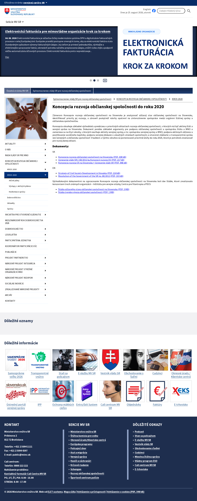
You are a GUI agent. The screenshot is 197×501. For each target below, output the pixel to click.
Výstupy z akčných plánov (20, 186)
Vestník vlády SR (144, 444)
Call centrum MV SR (145, 465)
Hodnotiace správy (17, 191)
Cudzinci (139, 452)
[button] (15, 21)
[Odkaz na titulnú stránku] (20, 11)
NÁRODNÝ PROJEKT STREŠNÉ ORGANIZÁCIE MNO (18, 270)
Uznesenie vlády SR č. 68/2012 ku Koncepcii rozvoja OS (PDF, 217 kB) (91, 159)
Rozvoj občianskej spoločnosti (87, 473)
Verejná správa (79, 456)
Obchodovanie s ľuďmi (147, 448)
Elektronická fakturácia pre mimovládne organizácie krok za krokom (57, 31)
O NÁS (8, 149)
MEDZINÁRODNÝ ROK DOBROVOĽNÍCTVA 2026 (24, 221)
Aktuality (11, 203)
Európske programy (81, 444)
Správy (10, 208)
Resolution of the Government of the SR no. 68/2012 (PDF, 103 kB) (90, 176)
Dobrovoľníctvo (14, 197)
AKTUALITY (10, 143)
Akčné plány (14, 180)
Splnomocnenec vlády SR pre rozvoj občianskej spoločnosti (62, 90)
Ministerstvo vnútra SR (83, 431)
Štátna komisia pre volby (84, 435)
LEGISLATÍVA (11, 234)
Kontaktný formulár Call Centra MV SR (25, 473)
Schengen (76, 469)
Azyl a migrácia (79, 452)
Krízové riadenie (80, 465)
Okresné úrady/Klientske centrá (88, 440)
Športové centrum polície (85, 477)
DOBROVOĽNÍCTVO (14, 228)
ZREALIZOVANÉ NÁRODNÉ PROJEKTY (22, 289)
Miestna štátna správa (147, 456)
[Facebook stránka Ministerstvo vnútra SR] (154, 11)
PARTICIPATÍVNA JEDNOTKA (18, 240)
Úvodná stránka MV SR (17, 90)
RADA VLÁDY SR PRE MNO (16, 155)
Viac (7, 57)
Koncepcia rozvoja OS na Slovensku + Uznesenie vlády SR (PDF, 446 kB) (92, 162)
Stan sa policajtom (145, 435)
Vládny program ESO (146, 460)
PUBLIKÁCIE (10, 252)
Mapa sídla (70, 491)
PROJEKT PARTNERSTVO (16, 257)
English (147, 9)
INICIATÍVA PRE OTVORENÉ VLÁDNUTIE (23, 214)
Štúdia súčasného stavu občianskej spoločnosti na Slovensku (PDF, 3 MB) (93, 189)
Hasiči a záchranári (81, 460)
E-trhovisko (141, 469)
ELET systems (55, 491)
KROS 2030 (12, 169)
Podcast (139, 431)
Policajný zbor (78, 448)
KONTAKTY (10, 300)
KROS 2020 (12, 175)
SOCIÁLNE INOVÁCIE (14, 283)
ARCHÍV (8, 295)
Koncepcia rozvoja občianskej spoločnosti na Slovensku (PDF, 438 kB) (92, 157)
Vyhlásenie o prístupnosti (91, 491)
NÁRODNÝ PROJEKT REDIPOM (19, 277)
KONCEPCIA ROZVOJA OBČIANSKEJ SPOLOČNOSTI (21, 162)
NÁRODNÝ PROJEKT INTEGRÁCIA (20, 263)
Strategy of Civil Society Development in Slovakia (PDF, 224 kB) (89, 173)
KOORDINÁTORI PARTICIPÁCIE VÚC (21, 246)
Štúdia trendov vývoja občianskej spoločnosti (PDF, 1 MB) (86, 192)
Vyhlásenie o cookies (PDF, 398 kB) (125, 491)
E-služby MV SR (143, 440)
